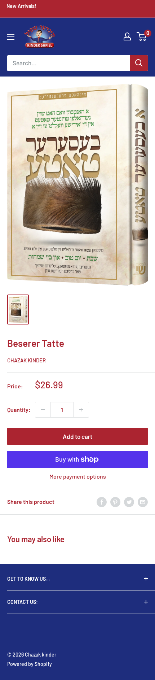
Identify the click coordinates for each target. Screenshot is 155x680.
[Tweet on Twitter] (129, 501)
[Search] (139, 63)
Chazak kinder (26, 360)
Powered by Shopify (29, 664)
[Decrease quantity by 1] (42, 409)
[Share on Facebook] (102, 501)
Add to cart (77, 436)
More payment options (77, 476)
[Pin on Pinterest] (115, 501)
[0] (141, 36)
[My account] (127, 36)
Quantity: (19, 409)
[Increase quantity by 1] (81, 409)
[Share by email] (143, 501)
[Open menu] (10, 37)
